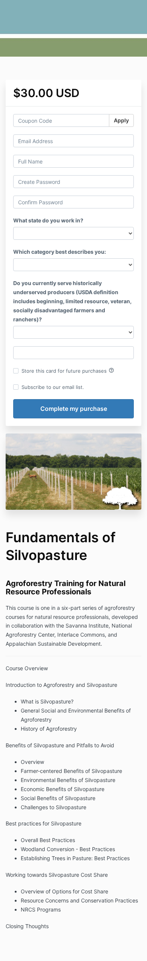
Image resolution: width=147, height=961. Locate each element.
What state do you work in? (48, 220)
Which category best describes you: (59, 251)
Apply (121, 120)
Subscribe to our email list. (52, 387)
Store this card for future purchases (67, 370)
